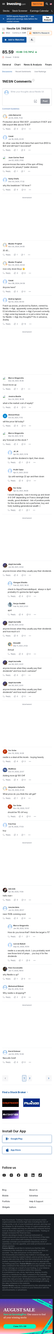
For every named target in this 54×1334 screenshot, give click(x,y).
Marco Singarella (16, 378)
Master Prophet (15, 244)
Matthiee (12, 769)
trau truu (12, 824)
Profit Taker (18, 470)
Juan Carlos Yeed (16, 157)
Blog (4, 1190)
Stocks (6, 11)
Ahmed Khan (14, 415)
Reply (8, 129)
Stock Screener (19, 11)
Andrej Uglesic (14, 299)
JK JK (15, 451)
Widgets (6, 1207)
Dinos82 (16, 643)
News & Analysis (33, 64)
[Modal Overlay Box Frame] (26, 1316)
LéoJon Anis (13, 907)
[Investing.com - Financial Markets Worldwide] (16, 4)
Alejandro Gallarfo (16, 787)
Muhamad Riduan (16, 986)
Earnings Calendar (39, 11)
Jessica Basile (14, 396)
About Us (33, 1190)
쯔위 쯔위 (11, 889)
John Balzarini (14, 115)
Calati (10, 136)
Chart (17, 64)
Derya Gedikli (19, 603)
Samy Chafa (13, 179)
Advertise (33, 1195)
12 (25, 324)
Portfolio (6, 1201)
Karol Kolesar (14, 1051)
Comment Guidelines (10, 109)
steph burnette (14, 564)
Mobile (5, 1195)
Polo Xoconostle (15, 968)
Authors (32, 1207)
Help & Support (36, 1201)
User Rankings (40, 71)
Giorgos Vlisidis (20, 582)
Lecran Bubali (19, 944)
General (6, 64)
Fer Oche (17, 488)
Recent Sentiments (23, 71)
